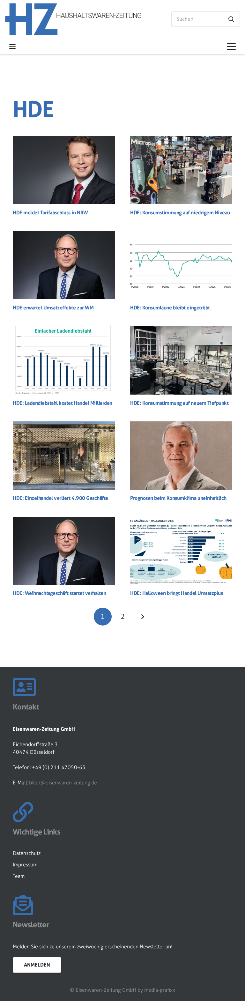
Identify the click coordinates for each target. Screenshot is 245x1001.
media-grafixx (159, 990)
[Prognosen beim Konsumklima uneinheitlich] (181, 455)
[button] (12, 46)
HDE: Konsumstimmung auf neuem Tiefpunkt (179, 403)
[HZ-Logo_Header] (73, 19)
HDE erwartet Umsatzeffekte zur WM (53, 307)
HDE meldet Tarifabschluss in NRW (50, 212)
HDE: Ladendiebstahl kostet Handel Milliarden (64, 403)
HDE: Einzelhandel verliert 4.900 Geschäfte (60, 498)
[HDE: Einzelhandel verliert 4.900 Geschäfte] (64, 455)
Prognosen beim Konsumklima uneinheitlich (178, 498)
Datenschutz (27, 853)
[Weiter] (142, 617)
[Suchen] (231, 19)
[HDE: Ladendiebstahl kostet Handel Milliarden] (64, 360)
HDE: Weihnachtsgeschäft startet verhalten (59, 593)
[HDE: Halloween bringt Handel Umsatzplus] (181, 551)
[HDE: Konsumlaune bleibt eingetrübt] (181, 265)
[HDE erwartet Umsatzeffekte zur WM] (64, 265)
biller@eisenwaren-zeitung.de (63, 783)
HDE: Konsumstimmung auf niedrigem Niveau (180, 212)
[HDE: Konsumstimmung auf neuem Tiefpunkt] (181, 360)
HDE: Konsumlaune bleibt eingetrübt (170, 307)
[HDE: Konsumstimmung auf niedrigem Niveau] (181, 170)
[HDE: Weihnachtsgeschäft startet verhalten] (64, 551)
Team (19, 876)
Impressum (25, 865)
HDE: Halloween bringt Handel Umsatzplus (176, 593)
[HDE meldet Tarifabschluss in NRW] (64, 170)
